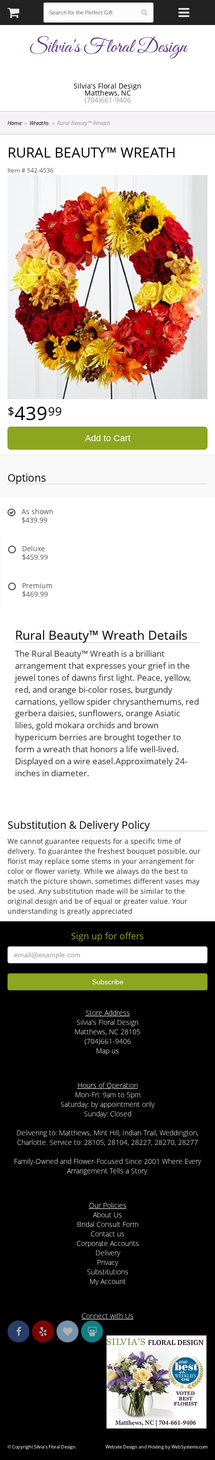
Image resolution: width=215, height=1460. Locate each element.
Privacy (107, 1262)
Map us (107, 1050)
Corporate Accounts (107, 1243)
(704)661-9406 (107, 100)
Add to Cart (107, 438)
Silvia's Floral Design (107, 48)
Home (15, 123)
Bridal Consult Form (107, 1224)
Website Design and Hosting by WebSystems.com (157, 1446)
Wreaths (39, 123)
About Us (107, 1214)
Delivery (108, 1252)
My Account (108, 1281)
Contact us (107, 1233)
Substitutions (107, 1271)
